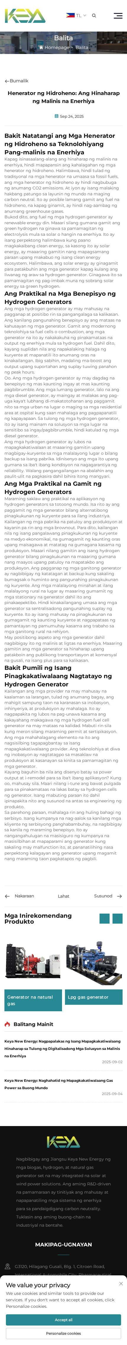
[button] (105, 919)
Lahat (63, 896)
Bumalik (19, 81)
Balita (82, 47)
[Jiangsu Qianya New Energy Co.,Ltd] (25, 16)
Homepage (57, 47)
